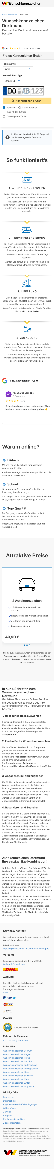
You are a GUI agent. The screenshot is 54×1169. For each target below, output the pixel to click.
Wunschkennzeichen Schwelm (18, 1075)
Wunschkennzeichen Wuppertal (18, 1086)
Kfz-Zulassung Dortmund (15, 1040)
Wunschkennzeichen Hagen (16, 1054)
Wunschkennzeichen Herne (16, 1057)
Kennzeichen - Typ (12, 75)
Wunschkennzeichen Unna (16, 1079)
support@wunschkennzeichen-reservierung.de (26, 948)
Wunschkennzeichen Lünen (16, 1072)
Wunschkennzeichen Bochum (17, 1050)
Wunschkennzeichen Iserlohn (17, 1061)
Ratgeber (7, 1115)
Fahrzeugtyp (9, 63)
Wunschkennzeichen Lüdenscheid (20, 1065)
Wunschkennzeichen (9, 14)
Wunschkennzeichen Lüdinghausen (20, 1068)
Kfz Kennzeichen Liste (14, 1119)
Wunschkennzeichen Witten (16, 1082)
